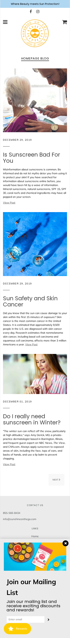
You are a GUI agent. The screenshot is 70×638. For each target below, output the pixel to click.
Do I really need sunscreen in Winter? (31, 419)
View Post (9, 202)
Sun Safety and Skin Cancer (30, 301)
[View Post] (35, 100)
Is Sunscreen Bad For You (31, 158)
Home (35, 536)
